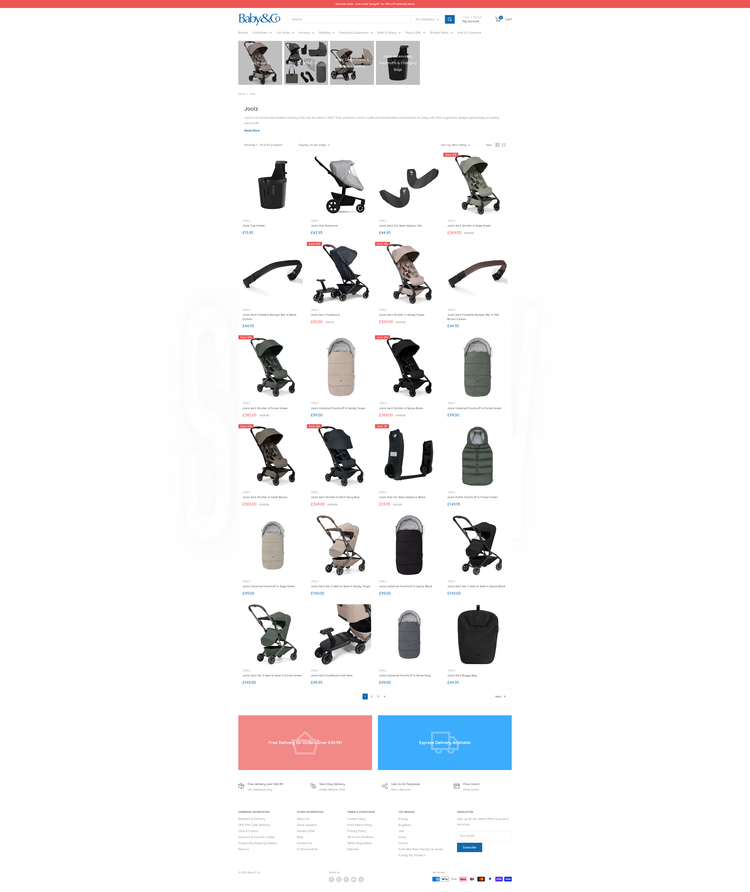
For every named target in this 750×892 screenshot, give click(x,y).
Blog (300, 837)
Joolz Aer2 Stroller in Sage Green (469, 225)
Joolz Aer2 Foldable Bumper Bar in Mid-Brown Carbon (473, 317)
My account (470, 21)
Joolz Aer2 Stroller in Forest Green (265, 408)
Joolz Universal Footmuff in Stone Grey (405, 675)
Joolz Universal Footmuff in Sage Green (268, 586)
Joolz (252, 93)
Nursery (304, 32)
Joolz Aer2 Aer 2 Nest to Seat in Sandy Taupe (340, 586)
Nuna (402, 837)
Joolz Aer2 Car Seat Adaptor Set (400, 225)
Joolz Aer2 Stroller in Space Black (401, 408)
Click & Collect (248, 831)
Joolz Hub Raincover (324, 225)
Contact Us (304, 843)
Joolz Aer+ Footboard (325, 314)
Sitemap (353, 849)
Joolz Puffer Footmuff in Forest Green (472, 497)
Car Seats (283, 32)
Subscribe (469, 847)
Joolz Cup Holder (253, 225)
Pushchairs (260, 32)
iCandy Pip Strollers (411, 855)
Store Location (307, 825)
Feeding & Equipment (354, 32)
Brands (243, 32)
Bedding (324, 32)
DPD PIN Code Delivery (254, 825)
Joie (401, 831)
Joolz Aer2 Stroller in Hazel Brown (264, 497)
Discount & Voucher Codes (256, 837)
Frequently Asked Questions (257, 843)
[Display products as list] (504, 145)
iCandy (403, 819)
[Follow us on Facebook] (331, 879)
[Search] (450, 19)
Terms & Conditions (360, 837)
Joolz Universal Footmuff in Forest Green (474, 408)
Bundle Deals (439, 32)
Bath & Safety (387, 32)
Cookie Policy (356, 819)
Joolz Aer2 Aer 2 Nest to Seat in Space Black (476, 586)
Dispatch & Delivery (251, 819)
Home (241, 93)
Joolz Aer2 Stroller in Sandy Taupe (401, 314)
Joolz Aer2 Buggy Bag (462, 675)
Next (498, 696)
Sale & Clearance (469, 32)
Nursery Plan (306, 831)
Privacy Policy (356, 831)
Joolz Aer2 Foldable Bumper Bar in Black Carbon (269, 317)
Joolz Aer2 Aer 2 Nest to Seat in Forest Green (272, 675)
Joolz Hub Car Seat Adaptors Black (402, 497)
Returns (243, 849)
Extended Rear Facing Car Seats (420, 849)
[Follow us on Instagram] (339, 879)
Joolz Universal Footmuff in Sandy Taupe (338, 408)
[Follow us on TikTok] (361, 879)
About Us (303, 819)
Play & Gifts (413, 32)
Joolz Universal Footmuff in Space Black (405, 586)
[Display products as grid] (497, 145)
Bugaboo (404, 825)
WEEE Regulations (359, 843)
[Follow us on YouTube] (353, 879)
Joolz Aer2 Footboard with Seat (332, 675)
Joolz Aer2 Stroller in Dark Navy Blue (335, 497)
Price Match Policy (359, 825)
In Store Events (307, 849)
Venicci (403, 843)
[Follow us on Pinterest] (346, 879)
